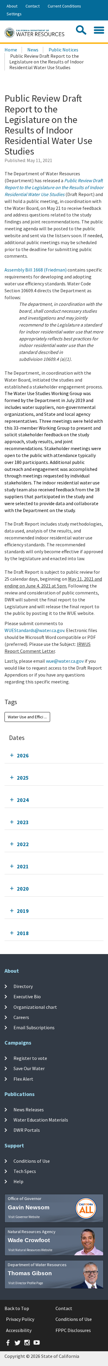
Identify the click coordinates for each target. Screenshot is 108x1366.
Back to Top (16, 1308)
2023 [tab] (23, 822)
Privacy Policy (20, 1319)
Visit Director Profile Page (25, 1283)
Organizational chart (35, 1007)
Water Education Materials (41, 1120)
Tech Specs (25, 1171)
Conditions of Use (32, 1161)
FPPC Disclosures (73, 1330)
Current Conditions (64, 6)
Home (10, 50)
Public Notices (63, 50)
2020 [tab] (23, 888)
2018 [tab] (23, 933)
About (12, 6)
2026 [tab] (23, 755)
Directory (23, 986)
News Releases (29, 1110)
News (32, 50)
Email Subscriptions (34, 1027)
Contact (33, 6)
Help (18, 1181)
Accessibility (19, 1330)
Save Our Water (29, 1068)
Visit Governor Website (24, 1217)
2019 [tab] (23, 910)
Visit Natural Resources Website (30, 1250)
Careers (21, 1017)
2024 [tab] (23, 800)
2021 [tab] (23, 866)
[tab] (54, 755)
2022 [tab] (23, 844)
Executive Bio (27, 996)
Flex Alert (23, 1079)
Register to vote (30, 1058)
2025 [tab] (23, 777)
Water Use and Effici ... (27, 717)
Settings (14, 14)
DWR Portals (27, 1130)
